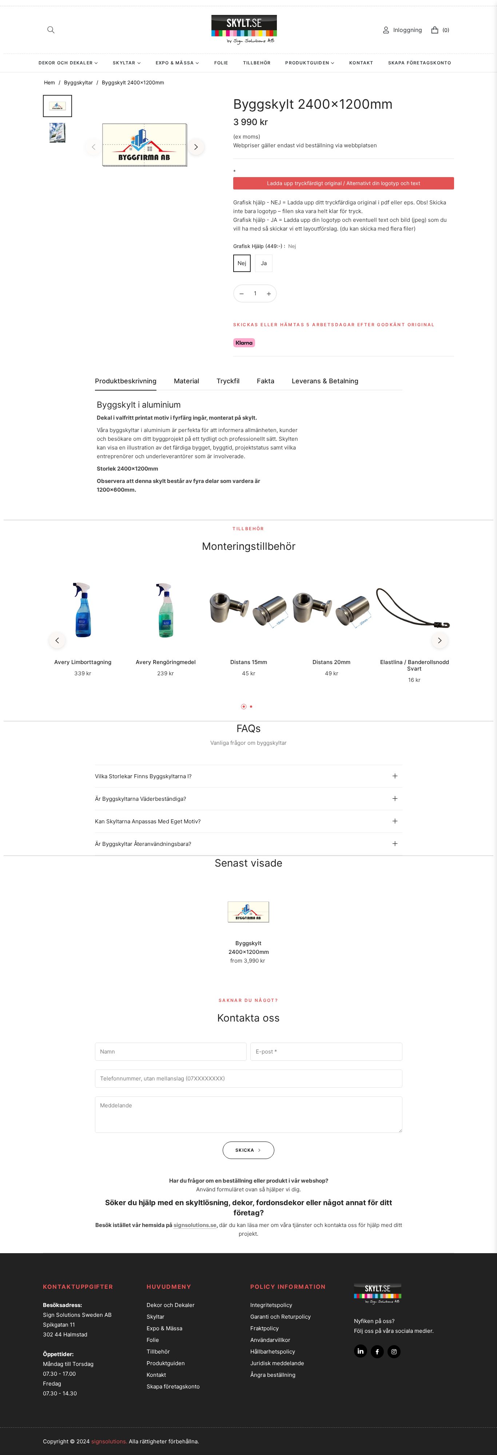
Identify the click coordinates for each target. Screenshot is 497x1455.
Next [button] (196, 147)
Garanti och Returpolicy (280, 1316)
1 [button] (244, 706)
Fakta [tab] (265, 381)
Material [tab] (186, 381)
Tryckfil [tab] (227, 381)
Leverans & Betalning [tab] (325, 381)
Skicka (245, 1150)
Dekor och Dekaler (171, 1305)
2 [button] (251, 706)
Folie (153, 1339)
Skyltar (155, 1316)
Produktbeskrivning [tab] (125, 381)
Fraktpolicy (264, 1328)
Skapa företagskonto (173, 1386)
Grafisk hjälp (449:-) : (264, 246)
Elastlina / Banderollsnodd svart (414, 665)
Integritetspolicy (271, 1305)
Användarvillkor (270, 1339)
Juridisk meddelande (277, 1363)
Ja (264, 263)
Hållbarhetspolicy (272, 1351)
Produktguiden (166, 1363)
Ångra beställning (272, 1374)
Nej (242, 263)
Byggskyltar (78, 82)
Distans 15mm (248, 662)
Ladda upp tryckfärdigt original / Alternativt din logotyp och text (343, 183)
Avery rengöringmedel (166, 662)
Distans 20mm (331, 662)
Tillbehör (158, 1351)
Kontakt (156, 1374)
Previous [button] (94, 147)
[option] (144, 145)
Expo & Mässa (164, 1328)
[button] (51, 30)
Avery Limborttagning (82, 662)
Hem (49, 82)
